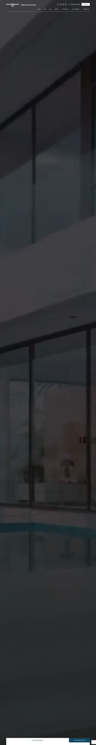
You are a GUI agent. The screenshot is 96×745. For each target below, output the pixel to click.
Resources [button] (86, 9)
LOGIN (85, 4)
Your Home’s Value (79, 740)
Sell (45, 9)
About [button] (56, 9)
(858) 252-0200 (75, 4)
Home (39, 9)
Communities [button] (75, 9)
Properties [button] (65, 9)
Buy (50, 9)
